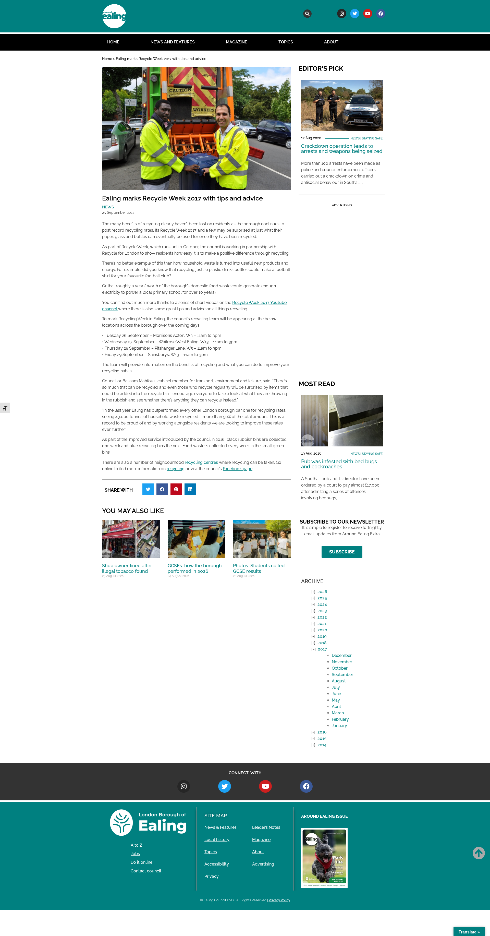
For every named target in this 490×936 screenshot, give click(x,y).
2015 (321, 738)
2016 (322, 732)
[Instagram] (341, 13)
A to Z (136, 845)
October (340, 668)
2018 (322, 642)
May (336, 700)
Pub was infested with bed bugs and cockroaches (339, 464)
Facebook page (237, 468)
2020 (322, 629)
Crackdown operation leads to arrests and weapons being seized (342, 148)
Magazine (236, 42)
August (339, 681)
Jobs (135, 853)
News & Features (220, 827)
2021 (321, 623)
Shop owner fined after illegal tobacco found (127, 568)
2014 (321, 744)
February (340, 719)
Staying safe (372, 138)
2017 (322, 649)
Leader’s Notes (266, 827)
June (336, 693)
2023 (322, 610)
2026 (322, 591)
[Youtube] (367, 13)
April (336, 706)
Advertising (263, 864)
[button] (307, 13)
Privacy (211, 876)
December (342, 655)
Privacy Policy (279, 900)
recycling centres (201, 462)
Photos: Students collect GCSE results (259, 568)
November (342, 661)
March (338, 712)
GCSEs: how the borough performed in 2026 (195, 568)
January (339, 725)
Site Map (215, 815)
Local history (216, 839)
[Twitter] (354, 13)
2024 (322, 604)
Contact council (146, 871)
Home (113, 42)
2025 (322, 598)
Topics (285, 42)
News (108, 207)
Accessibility (216, 864)
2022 (322, 617)
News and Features (173, 42)
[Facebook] (380, 13)
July (336, 687)
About (331, 42)
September (342, 674)
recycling (176, 468)
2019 (321, 636)
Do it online (141, 862)
